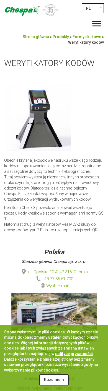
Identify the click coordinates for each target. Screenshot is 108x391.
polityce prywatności (74, 353)
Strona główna (36, 37)
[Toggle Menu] (96, 23)
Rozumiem (54, 379)
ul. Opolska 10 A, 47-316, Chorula (57, 271)
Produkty (61, 37)
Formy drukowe (87, 37)
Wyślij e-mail (57, 285)
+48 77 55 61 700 (57, 278)
